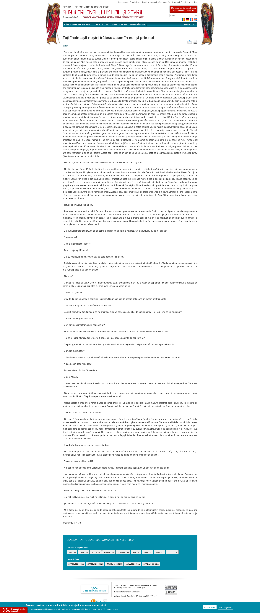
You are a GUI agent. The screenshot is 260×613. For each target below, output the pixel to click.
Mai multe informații (110, 609)
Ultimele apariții (122, 2)
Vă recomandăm (164, 2)
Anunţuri (153, 2)
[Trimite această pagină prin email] (189, 42)
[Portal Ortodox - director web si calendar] (171, 594)
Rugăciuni (145, 2)
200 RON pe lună (95, 564)
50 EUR (136, 552)
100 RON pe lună (76, 564)
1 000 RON (109, 552)
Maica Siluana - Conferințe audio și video (83, 29)
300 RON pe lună (114, 564)
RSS (98, 601)
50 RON (72, 552)
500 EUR (159, 552)
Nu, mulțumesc (225, 607)
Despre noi (176, 2)
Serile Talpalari (119, 24)
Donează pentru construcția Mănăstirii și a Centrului (183, 9)
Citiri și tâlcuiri (101, 24)
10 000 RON (123, 552)
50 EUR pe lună (133, 564)
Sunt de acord (209, 607)
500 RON (96, 552)
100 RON (83, 552)
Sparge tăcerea (137, 24)
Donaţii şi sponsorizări (189, 2)
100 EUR (147, 552)
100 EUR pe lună (150, 564)
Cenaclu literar (135, 2)
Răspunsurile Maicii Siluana (77, 24)
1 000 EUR (172, 552)
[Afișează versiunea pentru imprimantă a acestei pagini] (195, 42)
